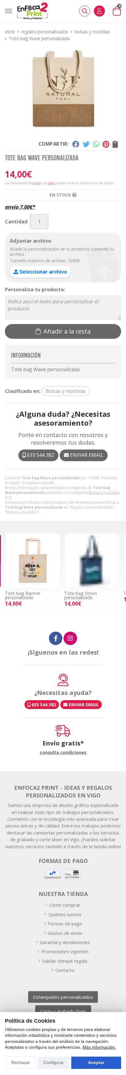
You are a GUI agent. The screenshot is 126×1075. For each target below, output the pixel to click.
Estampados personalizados (63, 997)
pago (51, 183)
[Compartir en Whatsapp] (96, 144)
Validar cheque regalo (64, 961)
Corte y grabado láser (63, 1011)
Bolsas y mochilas (104, 492)
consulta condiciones (63, 752)
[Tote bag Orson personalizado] (92, 560)
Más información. (99, 1047)
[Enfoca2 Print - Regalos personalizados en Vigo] (32, 11)
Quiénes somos (64, 914)
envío (36, 183)
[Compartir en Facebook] (75, 144)
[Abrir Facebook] (56, 638)
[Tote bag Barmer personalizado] (32, 560)
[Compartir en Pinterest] (105, 144)
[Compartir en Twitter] (86, 144)
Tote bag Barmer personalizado (22, 595)
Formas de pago (65, 923)
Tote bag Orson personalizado (80, 595)
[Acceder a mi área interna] (99, 11)
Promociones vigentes (65, 951)
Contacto (64, 970)
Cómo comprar (64, 905)
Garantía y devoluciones (65, 942)
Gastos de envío (65, 933)
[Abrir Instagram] (70, 638)
